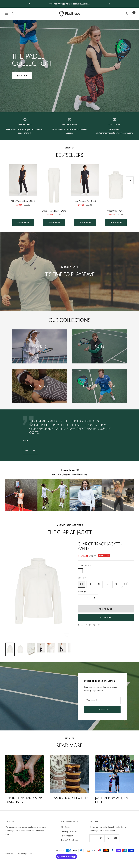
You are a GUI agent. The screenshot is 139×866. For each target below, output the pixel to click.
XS (81, 584)
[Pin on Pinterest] (90, 625)
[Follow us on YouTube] (115, 838)
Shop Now (22, 76)
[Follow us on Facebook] (93, 838)
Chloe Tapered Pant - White (54, 211)
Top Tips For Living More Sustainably (24, 800)
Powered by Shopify (24, 854)
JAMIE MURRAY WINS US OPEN (111, 800)
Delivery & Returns (69, 831)
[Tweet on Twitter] (94, 625)
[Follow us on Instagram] (108, 838)
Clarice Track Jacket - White (100, 546)
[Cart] (132, 13)
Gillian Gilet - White (115, 211)
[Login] (126, 13)
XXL (125, 584)
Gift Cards (65, 827)
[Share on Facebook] (86, 625)
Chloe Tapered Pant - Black (23, 201)
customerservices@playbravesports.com (114, 133)
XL (116, 584)
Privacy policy (67, 835)
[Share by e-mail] (98, 625)
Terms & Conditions (69, 840)
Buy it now (106, 617)
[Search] (12, 13)
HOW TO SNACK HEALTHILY (69, 798)
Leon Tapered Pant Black (85, 201)
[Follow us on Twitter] (100, 838)
